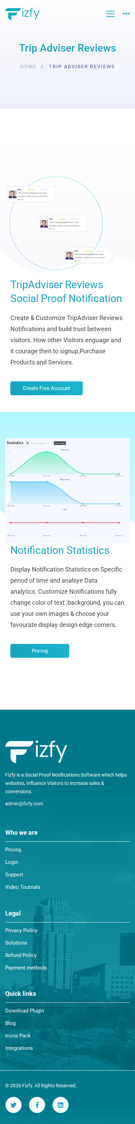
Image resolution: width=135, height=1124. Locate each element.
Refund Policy (21, 955)
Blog (10, 1023)
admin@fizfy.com (24, 803)
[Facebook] (37, 1105)
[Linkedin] (60, 1105)
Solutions (16, 943)
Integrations (19, 1048)
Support (14, 874)
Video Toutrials (22, 887)
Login (11, 862)
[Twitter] (13, 1105)
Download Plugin (24, 1011)
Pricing (13, 850)
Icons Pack (18, 1036)
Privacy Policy (21, 930)
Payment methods (26, 968)
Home (28, 66)
